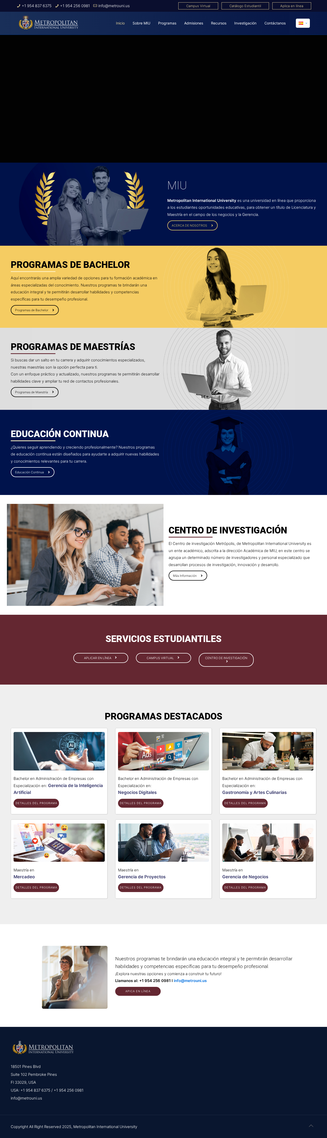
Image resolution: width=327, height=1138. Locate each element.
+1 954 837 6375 (37, 5)
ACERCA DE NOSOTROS (189, 225)
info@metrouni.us (114, 5)
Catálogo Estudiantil (245, 6)
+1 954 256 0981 (75, 5)
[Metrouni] (48, 23)
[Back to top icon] (311, 1125)
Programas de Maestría (31, 392)
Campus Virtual (198, 6)
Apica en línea (137, 991)
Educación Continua (29, 472)
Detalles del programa (36, 803)
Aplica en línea (291, 6)
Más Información (185, 576)
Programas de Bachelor (31, 310)
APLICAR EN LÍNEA (98, 658)
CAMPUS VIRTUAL (161, 658)
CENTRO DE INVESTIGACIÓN (226, 658)
